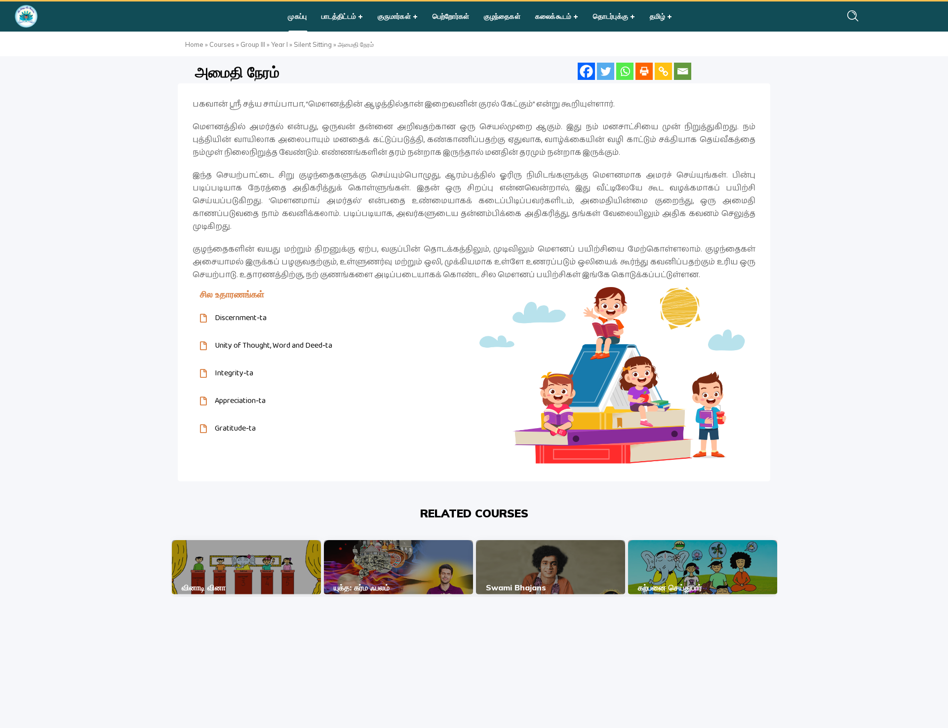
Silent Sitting (313, 44)
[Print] (644, 71)
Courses (222, 44)
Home (194, 44)
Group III (252, 44)
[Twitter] (605, 71)
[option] (246, 567)
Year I (279, 44)
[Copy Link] (663, 71)
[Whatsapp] (624, 71)
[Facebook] (586, 71)
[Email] (682, 71)
